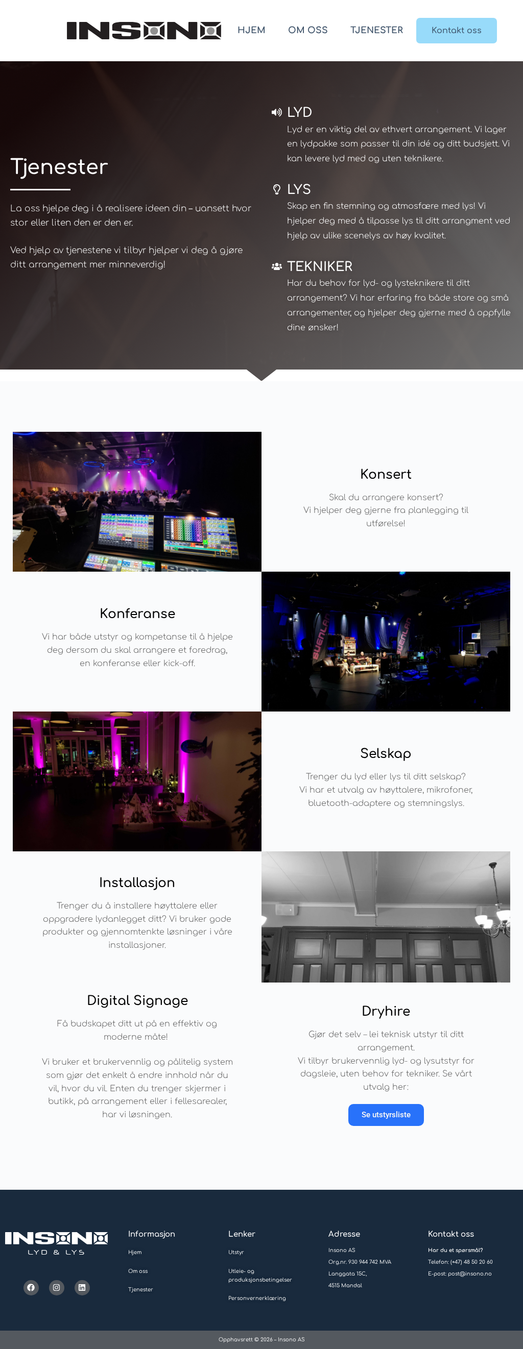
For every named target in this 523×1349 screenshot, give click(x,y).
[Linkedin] (82, 1287)
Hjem (251, 30)
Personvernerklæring (257, 1298)
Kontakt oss (457, 30)
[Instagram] (56, 1287)
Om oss (308, 30)
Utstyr (236, 1252)
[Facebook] (31, 1287)
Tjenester (376, 30)
